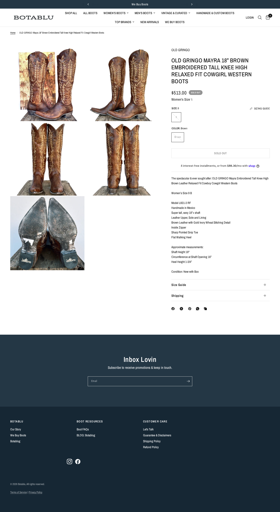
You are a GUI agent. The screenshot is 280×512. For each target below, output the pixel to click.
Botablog (15, 441)
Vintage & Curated (174, 13)
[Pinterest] (190, 308)
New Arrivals (149, 22)
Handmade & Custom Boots (215, 13)
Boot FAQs (83, 429)
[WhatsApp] (198, 308)
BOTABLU (16, 421)
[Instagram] (69, 461)
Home (12, 32)
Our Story (15, 429)
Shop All (71, 13)
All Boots (90, 13)
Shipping (177, 295)
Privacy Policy (35, 492)
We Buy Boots (140, 4)
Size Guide (178, 284)
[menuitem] (71, 13)
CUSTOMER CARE (155, 421)
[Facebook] (173, 308)
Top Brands (123, 22)
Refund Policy (151, 447)
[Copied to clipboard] (206, 308)
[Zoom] (76, 56)
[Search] (260, 18)
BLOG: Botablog (86, 435)
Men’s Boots (143, 13)
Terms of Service (18, 492)
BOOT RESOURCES (90, 421)
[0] (267, 18)
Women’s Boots (114, 13)
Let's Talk (148, 429)
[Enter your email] (188, 381)
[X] (182, 308)
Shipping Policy (151, 441)
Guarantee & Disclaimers (157, 435)
